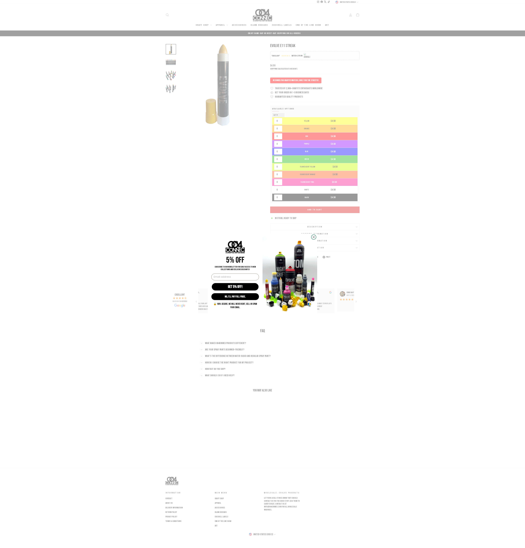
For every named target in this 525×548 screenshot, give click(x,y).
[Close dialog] (313, 237)
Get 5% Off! (235, 286)
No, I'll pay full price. (235, 296)
